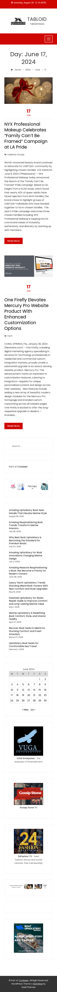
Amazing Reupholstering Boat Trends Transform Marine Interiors (26, 525)
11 (17, 690)
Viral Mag (37, 983)
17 (12, 695)
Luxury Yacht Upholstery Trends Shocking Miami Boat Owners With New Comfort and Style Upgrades (28, 585)
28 (34, 700)
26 (23, 700)
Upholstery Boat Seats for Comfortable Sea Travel (24, 644)
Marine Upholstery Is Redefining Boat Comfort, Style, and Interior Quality (27, 616)
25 (17, 700)
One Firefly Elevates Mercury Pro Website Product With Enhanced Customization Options (26, 314)
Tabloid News (37, 23)
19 (23, 695)
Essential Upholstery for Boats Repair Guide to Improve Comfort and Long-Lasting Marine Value (28, 601)
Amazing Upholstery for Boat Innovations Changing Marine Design (25, 555)
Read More (13, 241)
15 (40, 690)
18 (17, 695)
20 (28, 695)
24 (11, 700)
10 (12, 690)
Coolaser (22, 466)
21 (34, 695)
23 (45, 695)
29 (39, 700)
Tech (9, 335)
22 (39, 695)
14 (34, 690)
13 (29, 690)
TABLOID (37, 19)
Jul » (32, 709)
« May (25, 709)
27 (28, 700)
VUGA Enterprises (26, 758)
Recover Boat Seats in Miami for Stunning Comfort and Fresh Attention (27, 631)
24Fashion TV (25, 856)
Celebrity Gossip (15, 154)
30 (45, 700)
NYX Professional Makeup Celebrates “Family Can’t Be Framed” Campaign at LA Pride (26, 135)
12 (23, 690)
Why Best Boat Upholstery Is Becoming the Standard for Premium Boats (25, 540)
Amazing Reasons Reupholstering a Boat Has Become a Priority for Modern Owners (28, 570)
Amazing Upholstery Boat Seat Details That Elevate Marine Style (28, 511)
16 (45, 690)
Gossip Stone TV (28, 807)
